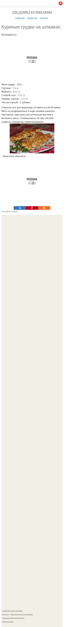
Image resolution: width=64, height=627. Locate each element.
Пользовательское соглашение (21, 614)
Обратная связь (8, 621)
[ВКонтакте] (20, 208)
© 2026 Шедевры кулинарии (12, 611)
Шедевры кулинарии (32, 12)
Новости (32, 18)
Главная (20, 18)
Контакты (5, 614)
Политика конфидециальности (13, 618)
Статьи (44, 18)
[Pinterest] (32, 208)
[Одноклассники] (44, 208)
